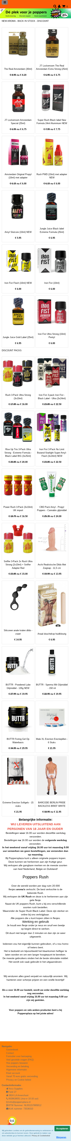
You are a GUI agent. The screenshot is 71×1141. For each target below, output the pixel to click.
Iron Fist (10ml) (51, 283)
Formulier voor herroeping (19, 1056)
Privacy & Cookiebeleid (41, 1136)
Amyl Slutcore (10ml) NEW (18, 232)
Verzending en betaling (17, 1066)
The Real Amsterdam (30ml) (18, 69)
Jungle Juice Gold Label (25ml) (18, 337)
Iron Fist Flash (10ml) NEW (18, 283)
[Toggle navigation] (5, 2)
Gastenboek (12, 1049)
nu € (18, 75)
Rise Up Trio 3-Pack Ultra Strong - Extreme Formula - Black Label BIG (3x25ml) (18, 452)
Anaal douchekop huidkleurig (52, 634)
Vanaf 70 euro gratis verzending (22, 1076)
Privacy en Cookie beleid (18, 1079)
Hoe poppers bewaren (17, 1063)
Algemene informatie (16, 1069)
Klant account (13, 1073)
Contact (10, 1053)
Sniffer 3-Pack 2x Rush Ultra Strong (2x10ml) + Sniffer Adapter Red (18, 564)
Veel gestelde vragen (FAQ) (20, 1059)
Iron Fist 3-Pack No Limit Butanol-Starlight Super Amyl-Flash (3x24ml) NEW (52, 452)
